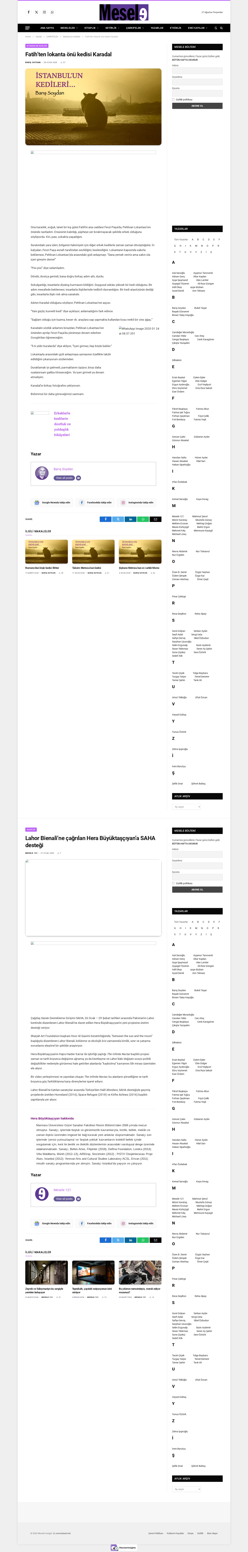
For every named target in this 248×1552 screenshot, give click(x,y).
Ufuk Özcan (201, 697)
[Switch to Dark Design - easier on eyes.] (216, 28)
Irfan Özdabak (179, 482)
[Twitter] (13, 169)
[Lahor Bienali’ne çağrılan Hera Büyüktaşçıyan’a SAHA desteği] (93, 897)
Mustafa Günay (204, 520)
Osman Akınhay (180, 579)
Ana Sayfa (47, 28)
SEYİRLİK (111, 28)
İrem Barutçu (179, 766)
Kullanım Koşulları (175, 1533)
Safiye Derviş (178, 638)
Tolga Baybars (200, 673)
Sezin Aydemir (203, 645)
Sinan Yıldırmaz (180, 648)
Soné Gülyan (178, 631)
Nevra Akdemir (179, 551)
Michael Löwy (179, 534)
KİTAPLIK (90, 28)
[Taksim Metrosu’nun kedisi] (93, 552)
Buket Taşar (200, 308)
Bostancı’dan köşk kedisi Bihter (42, 567)
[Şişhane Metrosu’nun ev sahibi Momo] (140, 552)
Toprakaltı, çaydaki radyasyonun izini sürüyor (92, 1290)
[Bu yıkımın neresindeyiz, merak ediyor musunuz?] (140, 1273)
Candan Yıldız (179, 336)
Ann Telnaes (198, 290)
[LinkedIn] (13, 177)
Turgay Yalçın (179, 676)
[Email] (13, 185)
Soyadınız (177, 77)
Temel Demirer (202, 676)
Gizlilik (200, 1533)
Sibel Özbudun (201, 638)
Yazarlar (157, 28)
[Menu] (27, 28)
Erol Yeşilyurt (204, 384)
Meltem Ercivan (180, 523)
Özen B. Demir (179, 572)
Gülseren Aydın (202, 436)
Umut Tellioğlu (179, 697)
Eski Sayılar (196, 28)
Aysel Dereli (178, 290)
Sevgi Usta (196, 634)
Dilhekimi (176, 360)
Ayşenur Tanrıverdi (203, 273)
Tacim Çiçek (178, 673)
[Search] (221, 28)
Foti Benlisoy (178, 419)
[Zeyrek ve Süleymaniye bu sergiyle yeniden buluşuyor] (46, 1273)
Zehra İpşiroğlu (180, 749)
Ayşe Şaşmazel (180, 280)
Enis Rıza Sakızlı (204, 388)
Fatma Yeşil (200, 419)
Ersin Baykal (178, 377)
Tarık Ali (198, 680)
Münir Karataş (179, 520)
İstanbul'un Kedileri (37, 46)
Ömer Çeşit (203, 579)
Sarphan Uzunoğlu (181, 641)
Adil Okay (177, 287)
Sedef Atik (177, 655)
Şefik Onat (177, 783)
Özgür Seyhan (202, 572)
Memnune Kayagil (203, 530)
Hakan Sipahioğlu (181, 464)
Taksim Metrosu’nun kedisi (86, 567)
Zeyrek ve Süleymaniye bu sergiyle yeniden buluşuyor (44, 1290)
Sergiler (31, 830)
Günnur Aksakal (180, 440)
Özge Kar (200, 575)
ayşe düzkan (196, 287)
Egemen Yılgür (179, 381)
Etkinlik (175, 28)
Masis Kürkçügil (180, 527)
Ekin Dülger (201, 381)
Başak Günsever (180, 311)
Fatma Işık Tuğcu (181, 412)
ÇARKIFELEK (133, 28)
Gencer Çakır (178, 436)
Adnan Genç (178, 276)
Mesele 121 (178, 516)
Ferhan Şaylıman (181, 416)
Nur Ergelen (178, 555)
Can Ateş (199, 336)
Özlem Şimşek (179, 575)
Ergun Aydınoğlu (180, 384)
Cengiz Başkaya (180, 339)
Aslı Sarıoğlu (178, 273)
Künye (191, 1533)
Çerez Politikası (155, 1533)
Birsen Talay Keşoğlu (183, 315)
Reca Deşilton (179, 613)
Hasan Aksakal (180, 461)
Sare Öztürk (200, 652)
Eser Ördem (178, 391)
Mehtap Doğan (204, 523)
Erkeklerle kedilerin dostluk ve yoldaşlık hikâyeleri (63, 424)
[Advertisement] (197, 167)
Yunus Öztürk (179, 732)
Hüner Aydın (201, 457)
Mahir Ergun (203, 527)
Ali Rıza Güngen (206, 283)
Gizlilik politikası (184, 99)
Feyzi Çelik (203, 416)
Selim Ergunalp (180, 645)
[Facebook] (13, 162)
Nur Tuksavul (203, 551)
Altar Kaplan (199, 276)
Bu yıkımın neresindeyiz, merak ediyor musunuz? (139, 1290)
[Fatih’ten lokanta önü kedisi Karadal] (93, 106)
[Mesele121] (124, 12)
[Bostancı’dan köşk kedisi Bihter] (46, 552)
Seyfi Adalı (177, 634)
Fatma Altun (202, 409)
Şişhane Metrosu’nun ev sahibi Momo (139, 567)
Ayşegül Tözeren (180, 283)
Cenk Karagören (205, 339)
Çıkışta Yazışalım (181, 343)
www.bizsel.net (63, 1533)
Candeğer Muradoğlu (183, 332)
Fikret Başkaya (180, 409)
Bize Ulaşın (212, 1533)
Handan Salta (179, 457)
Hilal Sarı (200, 461)
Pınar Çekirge (179, 596)
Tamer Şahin (178, 680)
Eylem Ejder (199, 377)
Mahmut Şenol (200, 516)
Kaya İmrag (202, 499)
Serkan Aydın (200, 631)
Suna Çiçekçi (178, 652)
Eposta (176, 88)
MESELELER (68, 28)
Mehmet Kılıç (178, 530)
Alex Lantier (202, 280)
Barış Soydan (33, 62)
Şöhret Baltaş (198, 783)
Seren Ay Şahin (204, 648)
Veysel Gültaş (179, 714)
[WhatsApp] (13, 193)
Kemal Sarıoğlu (180, 499)
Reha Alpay (200, 613)
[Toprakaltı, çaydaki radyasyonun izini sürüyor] (93, 1273)
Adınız (175, 65)
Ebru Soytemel (179, 388)
